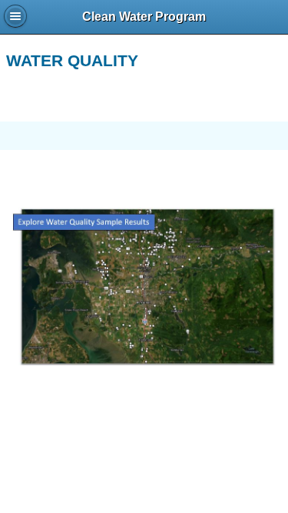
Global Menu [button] (15, 16)
